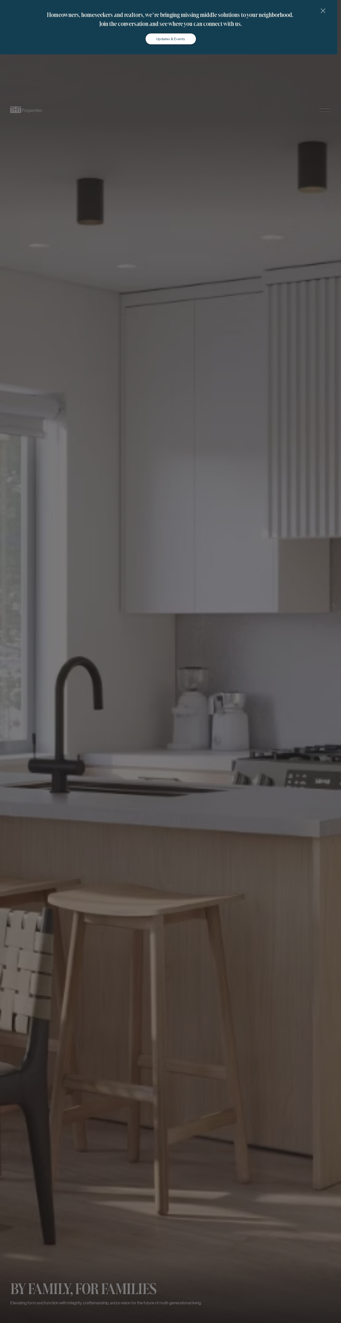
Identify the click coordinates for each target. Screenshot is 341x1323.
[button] (323, 10)
